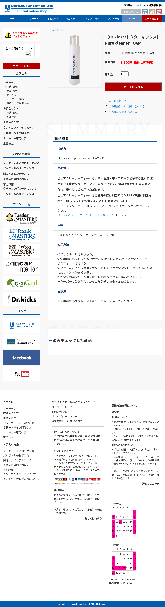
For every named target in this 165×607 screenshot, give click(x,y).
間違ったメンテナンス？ (17, 460)
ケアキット (12, 95)
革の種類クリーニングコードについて (20, 186)
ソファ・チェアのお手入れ (18, 451)
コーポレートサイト (63, 407)
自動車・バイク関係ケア (17, 133)
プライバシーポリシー (64, 416)
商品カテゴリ (72, 18)
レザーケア (33, 18)
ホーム (13, 18)
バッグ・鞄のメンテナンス (18, 168)
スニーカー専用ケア (14, 138)
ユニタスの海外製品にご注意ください (73, 402)
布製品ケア (52, 18)
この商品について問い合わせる (127, 106)
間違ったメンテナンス (16, 174)
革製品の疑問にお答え (16, 179)
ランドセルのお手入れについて (21, 478)
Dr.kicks (60, 29)
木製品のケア (11, 122)
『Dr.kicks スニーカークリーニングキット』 (86, 215)
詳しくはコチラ (93, 518)
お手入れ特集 (92, 18)
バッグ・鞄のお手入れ (16, 455)
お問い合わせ (59, 411)
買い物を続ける (118, 100)
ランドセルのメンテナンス (18, 194)
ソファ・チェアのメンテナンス (21, 163)
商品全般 (11, 91)
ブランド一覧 (112, 18)
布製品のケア (11, 108)
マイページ (132, 18)
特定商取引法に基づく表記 (67, 421)
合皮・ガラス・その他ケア (18, 127)
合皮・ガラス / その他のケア (19, 423)
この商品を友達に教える (123, 112)
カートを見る (152, 18)
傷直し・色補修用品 (18, 103)
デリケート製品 (15, 99)
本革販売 (8, 143)
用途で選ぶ (12, 86)
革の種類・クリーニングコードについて (20, 472)
